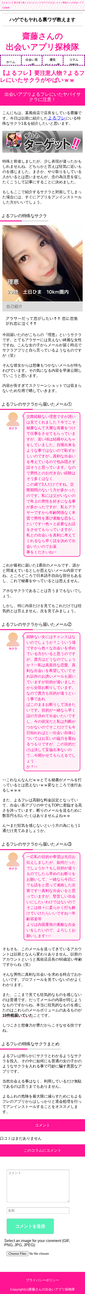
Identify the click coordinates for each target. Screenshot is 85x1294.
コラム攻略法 (73, 61)
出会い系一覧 (32, 61)
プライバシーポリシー (42, 1280)
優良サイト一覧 (52, 61)
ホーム (10, 62)
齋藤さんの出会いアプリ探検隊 (42, 41)
